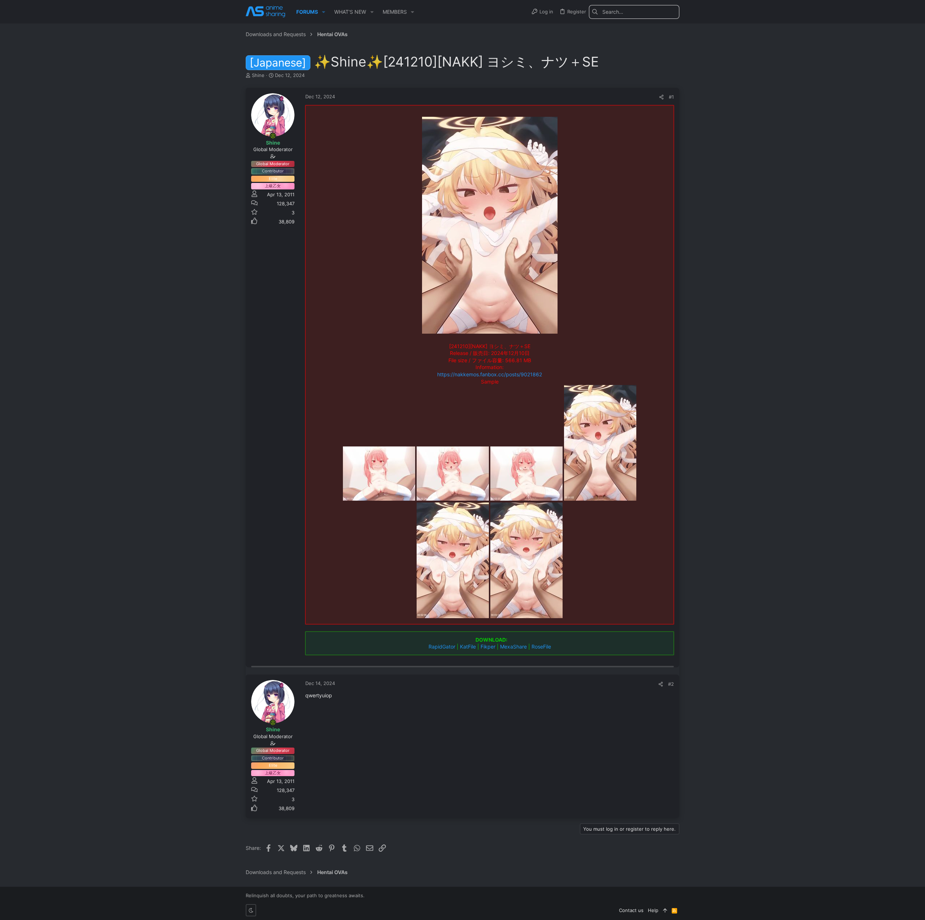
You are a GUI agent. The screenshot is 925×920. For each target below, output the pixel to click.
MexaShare (513, 646)
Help (653, 910)
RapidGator (442, 646)
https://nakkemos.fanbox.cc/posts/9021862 (489, 374)
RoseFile (541, 646)
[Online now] (273, 136)
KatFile (468, 646)
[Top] (665, 910)
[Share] (661, 97)
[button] (323, 12)
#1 (671, 97)
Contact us (631, 910)
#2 (671, 684)
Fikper (488, 646)
